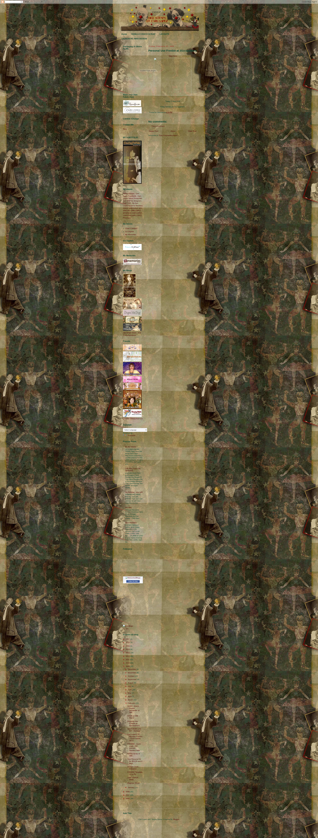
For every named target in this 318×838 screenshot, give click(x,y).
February (132, 703)
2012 (128, 656)
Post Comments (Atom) (168, 135)
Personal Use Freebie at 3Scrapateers (133, 723)
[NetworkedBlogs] (133, 578)
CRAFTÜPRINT (131, 229)
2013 (128, 653)
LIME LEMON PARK (132, 779)
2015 (128, 646)
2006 (128, 798)
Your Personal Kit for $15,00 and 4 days (134, 761)
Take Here (173, 56)
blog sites (125, 628)
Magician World (133, 783)
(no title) (128, 507)
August (131, 683)
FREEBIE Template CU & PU (134, 773)
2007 (128, 795)
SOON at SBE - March (133, 717)
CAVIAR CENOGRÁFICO (133, 419)
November (132, 673)
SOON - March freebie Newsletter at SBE (133, 709)
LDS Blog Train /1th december (132, 470)
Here (125, 129)
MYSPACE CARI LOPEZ (132, 213)
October (131, 676)
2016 (128, 643)
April (130, 696)
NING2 (125, 208)
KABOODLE (133, 208)
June (130, 690)
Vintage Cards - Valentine (133, 768)
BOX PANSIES (131, 523)
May (130, 693)
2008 (128, 792)
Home (124, 34)
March (130, 700)
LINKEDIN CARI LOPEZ (132, 215)
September (132, 679)
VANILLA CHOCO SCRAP (143, 34)
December (132, 669)
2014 (128, 649)
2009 (128, 666)
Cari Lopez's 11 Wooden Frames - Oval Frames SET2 (134, 737)
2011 (128, 660)
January (131, 787)
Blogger (176, 819)
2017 (128, 639)
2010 (128, 663)
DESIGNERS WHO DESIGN (134, 39)
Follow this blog (133, 581)
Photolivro (127, 218)
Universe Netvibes (135, 206)
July (129, 686)
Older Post (192, 131)
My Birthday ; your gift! (134, 492)
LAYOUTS (164, 34)
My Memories (130, 235)
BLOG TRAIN (130, 447)
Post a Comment (158, 126)
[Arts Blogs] (128, 626)
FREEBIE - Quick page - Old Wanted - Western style (134, 747)
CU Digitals (129, 232)
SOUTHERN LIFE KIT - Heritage (134, 730)
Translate (131, 435)
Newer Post (153, 131)
